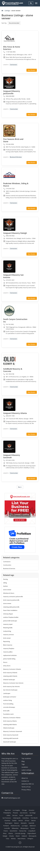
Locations (25, 767)
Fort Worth (34, 818)
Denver (20, 820)
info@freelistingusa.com (11, 798)
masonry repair (8, 624)
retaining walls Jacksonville (11, 607)
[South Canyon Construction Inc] (9, 311)
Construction (14, 109)
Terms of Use (26, 787)
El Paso (27, 820)
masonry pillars (8, 652)
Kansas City (22, 831)
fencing (5, 579)
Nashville (31, 823)
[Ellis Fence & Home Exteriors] (9, 38)
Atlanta (10, 833)
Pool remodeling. (8, 704)
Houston (31, 810)
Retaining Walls (7, 628)
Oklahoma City (15, 826)
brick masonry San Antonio (11, 686)
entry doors (6, 666)
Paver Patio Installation (10, 610)
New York (8, 810)
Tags (23, 764)
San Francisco (7, 818)
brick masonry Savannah (10, 735)
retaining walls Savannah (10, 738)
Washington (8, 823)
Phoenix (15, 813)
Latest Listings (26, 770)
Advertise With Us (28, 784)
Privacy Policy (26, 790)
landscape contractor (9, 697)
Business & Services (16, 157)
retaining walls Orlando (10, 676)
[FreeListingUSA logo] (12, 3)
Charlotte (7, 820)
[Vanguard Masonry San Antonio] (9, 266)
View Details (31, 70)
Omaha (11, 836)
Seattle (14, 820)
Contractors (13, 65)
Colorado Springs (20, 833)
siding (5, 583)
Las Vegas (25, 826)
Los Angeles (16, 810)
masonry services (8, 634)
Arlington (30, 838)
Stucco (5, 662)
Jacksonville (28, 815)
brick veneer (7, 638)
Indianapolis (16, 818)
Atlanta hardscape (8, 728)
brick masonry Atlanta (10, 721)
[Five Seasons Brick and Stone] (9, 131)
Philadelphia (7, 813)
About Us (25, 778)
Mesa (4, 833)
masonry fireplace (8, 648)
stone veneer (7, 590)
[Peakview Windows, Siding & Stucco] (9, 175)
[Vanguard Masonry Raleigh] (9, 225)
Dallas (8, 815)
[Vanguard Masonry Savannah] (9, 447)
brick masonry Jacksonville (11, 600)
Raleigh (5, 836)
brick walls (6, 711)
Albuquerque (24, 828)
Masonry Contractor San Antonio (13, 683)
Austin (21, 815)
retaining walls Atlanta (10, 724)
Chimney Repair (8, 614)
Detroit (33, 820)
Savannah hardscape (9, 742)
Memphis (24, 823)
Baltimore (33, 826)
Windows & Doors (8, 593)
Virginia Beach (31, 833)
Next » (20, 487)
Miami (18, 836)
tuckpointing (7, 631)
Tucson (32, 828)
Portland (6, 826)
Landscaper (6, 693)
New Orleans (21, 838)
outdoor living (7, 700)
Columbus (25, 818)
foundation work (8, 714)
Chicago (24, 810)
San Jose (14, 815)
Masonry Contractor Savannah (12, 731)
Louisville (7, 828)
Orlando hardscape (9, 679)
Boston (16, 823)
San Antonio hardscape (10, 690)
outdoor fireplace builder (10, 617)
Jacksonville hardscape (10, 621)
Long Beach (31, 831)
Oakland (24, 836)
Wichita (13, 838)
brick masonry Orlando (10, 672)
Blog (23, 761)
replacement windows (10, 655)
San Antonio (23, 813)
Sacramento (13, 831)
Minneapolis (32, 836)
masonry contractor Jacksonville (13, 596)
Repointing (6, 641)
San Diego (33, 813)
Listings (7, 11)
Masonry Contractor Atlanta (11, 718)
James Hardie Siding (9, 659)
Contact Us (25, 781)
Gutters (5, 586)
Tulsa (7, 838)
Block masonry (7, 645)
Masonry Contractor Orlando (12, 669)
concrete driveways (9, 707)
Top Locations (26, 758)
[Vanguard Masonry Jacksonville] (9, 83)
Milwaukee (15, 828)
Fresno (6, 831)
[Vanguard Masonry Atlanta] (9, 405)
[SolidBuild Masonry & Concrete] (9, 360)
